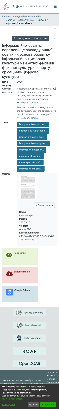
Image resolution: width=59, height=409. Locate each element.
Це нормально (48, 404)
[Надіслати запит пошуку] (13, 6)
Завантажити (45, 205)
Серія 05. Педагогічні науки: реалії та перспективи (20, 20)
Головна (6, 16)
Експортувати (22, 38)
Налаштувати (8, 404)
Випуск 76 (43, 20)
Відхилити (33, 404)
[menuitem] (17, 6)
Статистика (41, 38)
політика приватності (12, 398)
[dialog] (29, 396)
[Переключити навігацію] (55, 29)
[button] (28, 103)
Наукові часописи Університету (29, 16)
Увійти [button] (23, 6)
